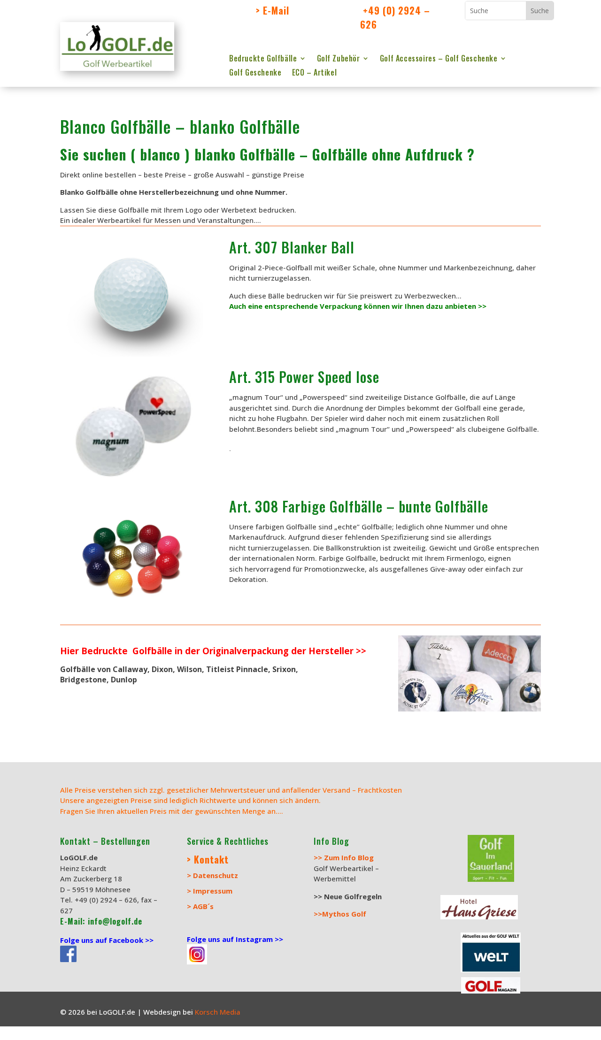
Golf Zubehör (338, 59)
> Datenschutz (212, 875)
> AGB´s (200, 906)
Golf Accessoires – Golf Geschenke (439, 59)
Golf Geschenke (255, 73)
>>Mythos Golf (340, 913)
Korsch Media (218, 1012)
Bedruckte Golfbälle (263, 59)
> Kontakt (208, 859)
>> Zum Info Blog (344, 857)
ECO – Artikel (314, 73)
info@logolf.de (113, 921)
